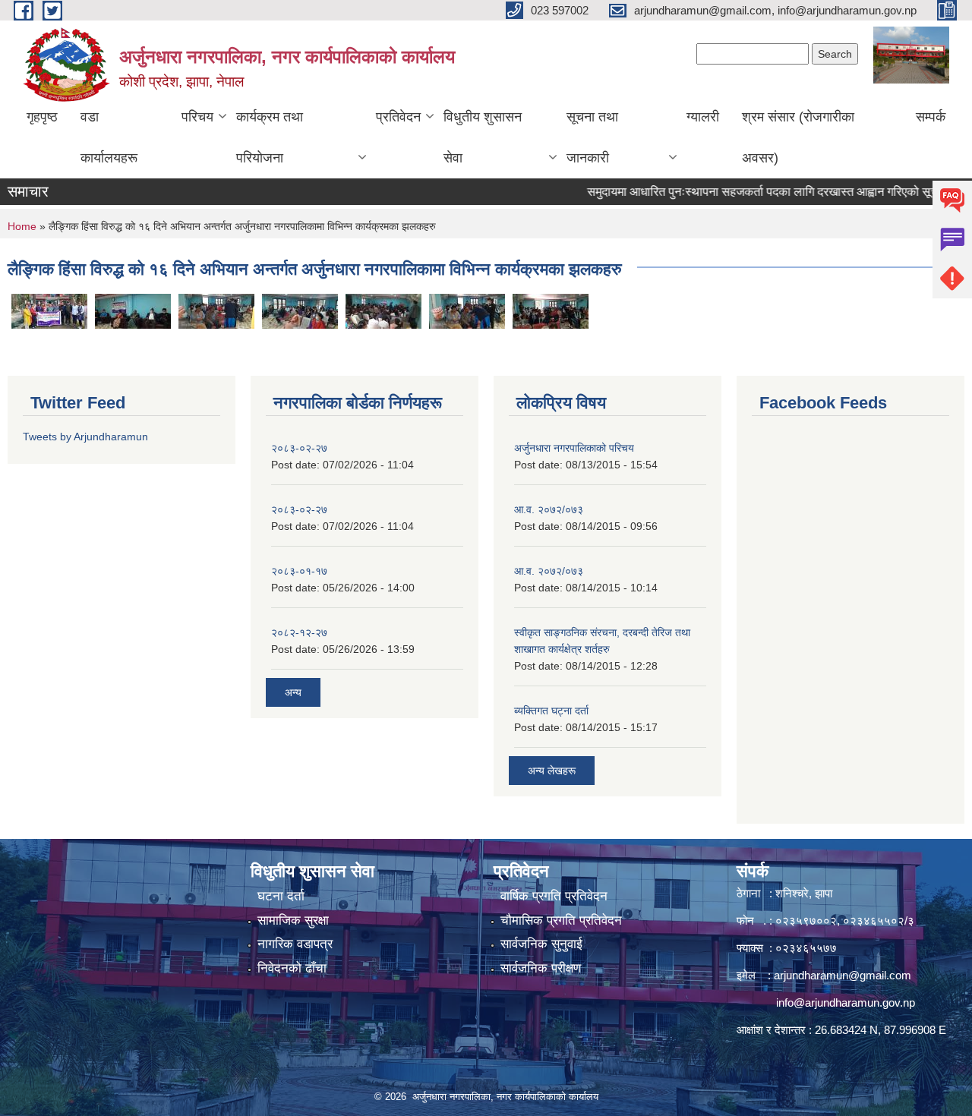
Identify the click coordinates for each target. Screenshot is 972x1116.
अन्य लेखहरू (552, 770)
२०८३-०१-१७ (299, 571)
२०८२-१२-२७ (299, 632)
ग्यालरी (702, 117)
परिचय (197, 117)
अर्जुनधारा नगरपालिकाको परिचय (574, 448)
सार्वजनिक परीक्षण (540, 968)
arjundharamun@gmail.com (842, 975)
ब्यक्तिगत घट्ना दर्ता (551, 711)
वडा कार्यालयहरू (108, 137)
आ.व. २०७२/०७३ (548, 509)
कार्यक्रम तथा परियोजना (269, 137)
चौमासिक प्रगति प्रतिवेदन (561, 920)
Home (22, 226)
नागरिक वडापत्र (295, 944)
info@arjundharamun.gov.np (845, 1002)
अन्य (293, 692)
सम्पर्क (930, 117)
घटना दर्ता (281, 896)
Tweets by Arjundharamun (85, 436)
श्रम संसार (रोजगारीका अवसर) (798, 137)
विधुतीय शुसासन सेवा (482, 137)
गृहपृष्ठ (42, 117)
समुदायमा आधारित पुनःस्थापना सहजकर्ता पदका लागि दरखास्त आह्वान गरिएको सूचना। (754, 191)
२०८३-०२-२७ (299, 448)
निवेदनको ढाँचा (292, 968)
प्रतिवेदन (398, 117)
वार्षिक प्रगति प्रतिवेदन (554, 896)
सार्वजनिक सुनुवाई (541, 944)
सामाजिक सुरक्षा (293, 920)
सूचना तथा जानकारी (592, 137)
